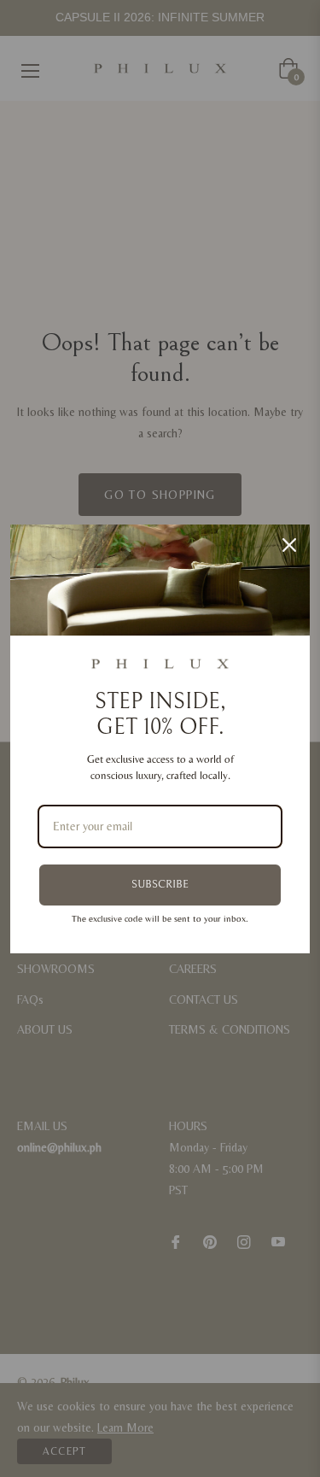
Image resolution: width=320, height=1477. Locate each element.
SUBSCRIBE (160, 884)
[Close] (289, 545)
